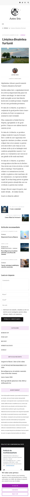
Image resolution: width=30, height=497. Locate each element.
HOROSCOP (4, 247)
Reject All (15, 494)
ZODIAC (23, 35)
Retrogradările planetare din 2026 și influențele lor (13, 382)
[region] (15, 484)
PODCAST (4, 337)
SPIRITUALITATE (6, 248)
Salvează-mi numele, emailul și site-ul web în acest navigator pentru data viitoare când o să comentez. (16, 312)
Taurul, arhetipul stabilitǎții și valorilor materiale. (10, 266)
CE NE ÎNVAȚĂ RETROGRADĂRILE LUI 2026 (14, 367)
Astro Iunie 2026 (6, 377)
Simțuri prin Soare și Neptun (9, 237)
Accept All (15, 485)
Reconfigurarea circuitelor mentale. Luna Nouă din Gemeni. (9, 252)
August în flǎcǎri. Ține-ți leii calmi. (13, 362)
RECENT (4, 341)
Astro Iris (15, 75)
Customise (15, 490)
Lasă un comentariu (15, 78)
